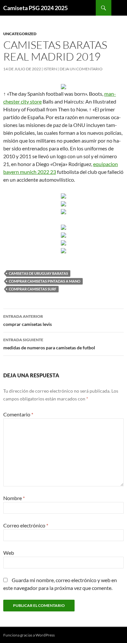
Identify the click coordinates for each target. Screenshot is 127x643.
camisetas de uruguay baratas (38, 273)
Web (8, 553)
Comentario (18, 414)
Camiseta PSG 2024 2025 (35, 7)
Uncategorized (19, 33)
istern (50, 68)
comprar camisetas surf (32, 289)
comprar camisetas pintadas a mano (44, 281)
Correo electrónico (25, 525)
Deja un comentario (81, 68)
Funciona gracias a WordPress (29, 635)
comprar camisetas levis (27, 320)
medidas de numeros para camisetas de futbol (49, 343)
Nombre (14, 498)
